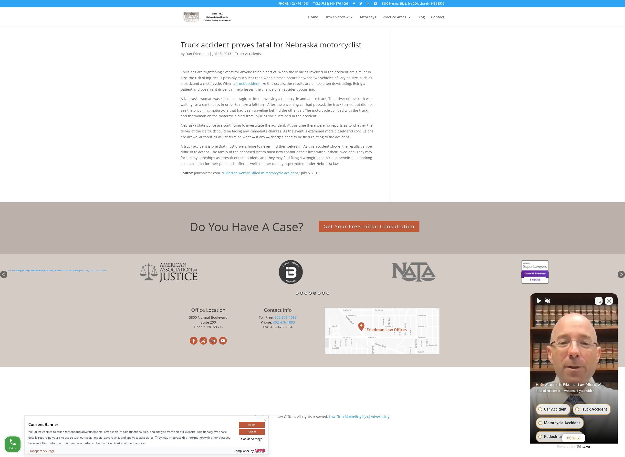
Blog (421, 17)
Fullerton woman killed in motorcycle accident (260, 173)
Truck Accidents (248, 53)
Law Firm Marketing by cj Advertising (359, 416)
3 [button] (305, 293)
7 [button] (323, 293)
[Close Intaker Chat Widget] (609, 301)
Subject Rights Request (334, 407)
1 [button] (297, 293)
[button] (3, 274)
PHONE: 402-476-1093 (293, 4)
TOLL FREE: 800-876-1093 (331, 4)
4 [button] (310, 293)
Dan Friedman (197, 53)
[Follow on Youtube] (223, 341)
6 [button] (319, 293)
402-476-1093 (284, 322)
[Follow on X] (203, 341)
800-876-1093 (286, 317)
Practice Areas (394, 17)
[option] (68, 272)
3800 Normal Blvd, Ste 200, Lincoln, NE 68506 (413, 4)
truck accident (248, 83)
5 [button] (314, 293)
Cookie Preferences (270, 407)
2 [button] (301, 293)
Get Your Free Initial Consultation (369, 226)
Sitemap (364, 407)
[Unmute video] (538, 301)
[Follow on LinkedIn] (213, 341)
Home (313, 17)
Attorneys (368, 17)
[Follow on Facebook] (194, 341)
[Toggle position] (599, 301)
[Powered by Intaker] (583, 446)
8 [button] (327, 293)
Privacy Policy (301, 407)
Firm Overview (336, 17)
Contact (437, 17)
